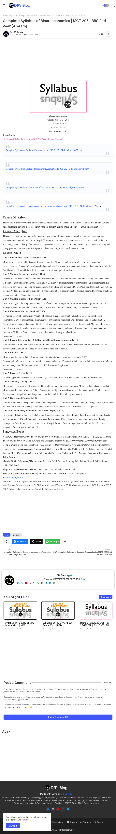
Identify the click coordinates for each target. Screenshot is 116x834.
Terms (99, 822)
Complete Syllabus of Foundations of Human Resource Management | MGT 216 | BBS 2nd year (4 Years (53, 205)
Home (5, 15)
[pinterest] (42, 583)
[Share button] (65, 541)
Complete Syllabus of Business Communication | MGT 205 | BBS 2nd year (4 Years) (44, 150)
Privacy (73, 822)
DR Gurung (63, 575)
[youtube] (26, 583)
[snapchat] (58, 583)
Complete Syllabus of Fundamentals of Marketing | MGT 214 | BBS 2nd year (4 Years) (45, 187)
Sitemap (86, 822)
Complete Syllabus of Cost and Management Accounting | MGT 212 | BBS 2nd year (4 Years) (48, 168)
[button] (106, 5)
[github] (54, 583)
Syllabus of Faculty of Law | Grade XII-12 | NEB (20, 624)
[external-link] (34, 583)
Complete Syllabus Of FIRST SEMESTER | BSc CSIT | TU (95, 624)
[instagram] (30, 583)
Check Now (23, 820)
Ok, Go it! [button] (13, 826)
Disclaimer (58, 822)
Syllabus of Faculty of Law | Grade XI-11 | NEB (58, 624)
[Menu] (4, 5)
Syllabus (13, 15)
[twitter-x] (53, 809)
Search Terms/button (13, 477)
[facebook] (18, 583)
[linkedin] (46, 583)
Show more (106, 597)
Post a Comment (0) (58, 717)
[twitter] (22, 583)
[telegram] (50, 583)
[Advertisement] (58, 60)
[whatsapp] (38, 583)
